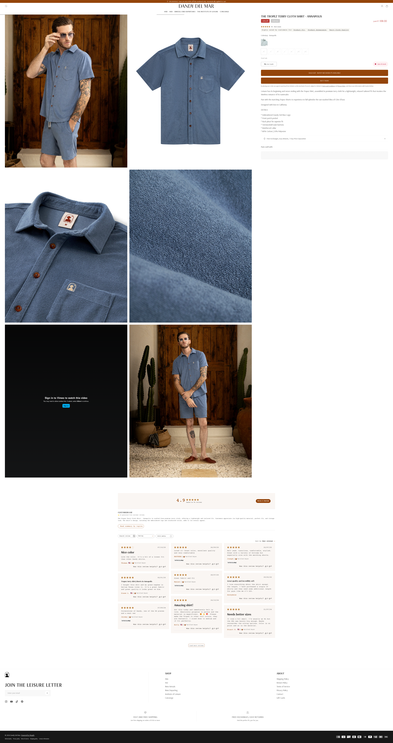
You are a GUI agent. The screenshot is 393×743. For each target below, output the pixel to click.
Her (166, 682)
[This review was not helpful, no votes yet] (163, 567)
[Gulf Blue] (264, 42)
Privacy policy (16, 739)
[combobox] (146, 536)
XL (291, 51)
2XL (298, 51)
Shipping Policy (283, 679)
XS (264, 51)
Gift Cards (281, 698)
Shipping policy (34, 739)
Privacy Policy (282, 690)
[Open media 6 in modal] (190, 401)
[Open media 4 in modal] (190, 246)
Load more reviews (196, 645)
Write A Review (263, 501)
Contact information (44, 739)
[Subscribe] (47, 693)
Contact (280, 694)
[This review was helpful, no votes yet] (159, 567)
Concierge (169, 698)
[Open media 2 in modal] (190, 91)
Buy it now (324, 81)
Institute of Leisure (173, 694)
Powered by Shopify (27, 735)
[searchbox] (125, 536)
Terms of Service (283, 686)
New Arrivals (170, 686)
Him (166, 679)
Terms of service (25, 739)
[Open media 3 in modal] (66, 246)
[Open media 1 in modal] (66, 91)
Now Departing (171, 690)
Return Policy (282, 682)
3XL (305, 51)
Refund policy (8, 739)
